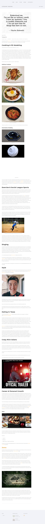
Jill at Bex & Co (13, 271)
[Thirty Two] (14, 520)
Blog (17, 2)
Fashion (42, 6)
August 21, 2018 (3, 35)
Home (13, 2)
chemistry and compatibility (7, 315)
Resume (25, 2)
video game (3, 258)
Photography (30, 2)
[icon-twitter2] (24, 515)
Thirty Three (16, 515)
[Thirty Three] (14, 516)
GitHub (20, 2)
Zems (3, 515)
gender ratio (9, 314)
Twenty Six (4, 37)
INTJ (24, 195)
